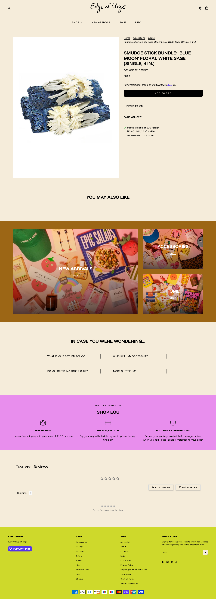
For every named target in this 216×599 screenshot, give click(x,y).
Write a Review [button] (189, 487)
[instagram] (167, 562)
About (123, 546)
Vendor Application (129, 583)
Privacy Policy (126, 565)
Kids (78, 565)
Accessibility (126, 542)
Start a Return (127, 579)
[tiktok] (176, 562)
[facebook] (163, 562)
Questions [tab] (22, 492)
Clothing (80, 551)
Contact (124, 551)
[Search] (9, 8)
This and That (82, 569)
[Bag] (206, 8)
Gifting (79, 556)
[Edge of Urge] (108, 8)
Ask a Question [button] (162, 487)
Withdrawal (125, 574)
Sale (78, 574)
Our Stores (125, 560)
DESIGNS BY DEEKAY (136, 70)
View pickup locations (140, 136)
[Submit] (205, 552)
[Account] (200, 8)
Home (127, 38)
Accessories (81, 542)
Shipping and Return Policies (133, 569)
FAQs (122, 556)
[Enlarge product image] (66, 107)
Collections (139, 38)
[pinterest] (172, 562)
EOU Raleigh (153, 127)
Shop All (79, 579)
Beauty (79, 546)
